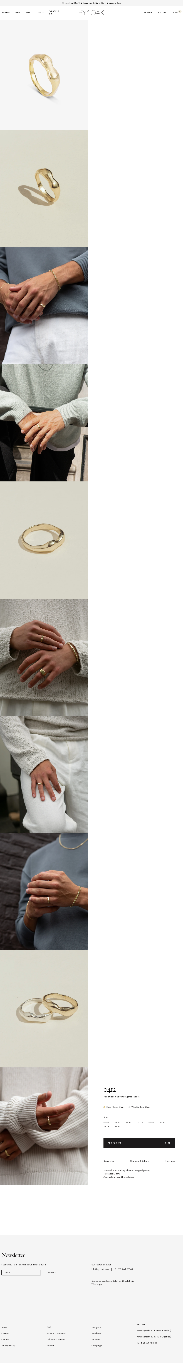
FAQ (48, 1327)
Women (5, 12)
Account (163, 12)
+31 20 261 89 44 (123, 1269)
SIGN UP (52, 1272)
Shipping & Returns (139, 1160)
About (29, 12)
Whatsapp (97, 1284)
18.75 (129, 1122)
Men (17, 12)
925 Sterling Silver (140, 1107)
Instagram (96, 1327)
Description (109, 1160)
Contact (5, 1339)
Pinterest (96, 1339)
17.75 (106, 1122)
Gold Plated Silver (115, 1107)
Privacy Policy (8, 1345)
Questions (170, 1160)
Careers (5, 1333)
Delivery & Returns (55, 1339)
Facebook (96, 1333)
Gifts (41, 12)
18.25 (117, 1122)
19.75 (151, 1122)
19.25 (140, 1122)
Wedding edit (54, 12)
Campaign (97, 1345)
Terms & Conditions (56, 1333)
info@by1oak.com (100, 1269)
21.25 (117, 1126)
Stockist (50, 1345)
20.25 (162, 1122)
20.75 (106, 1126)
